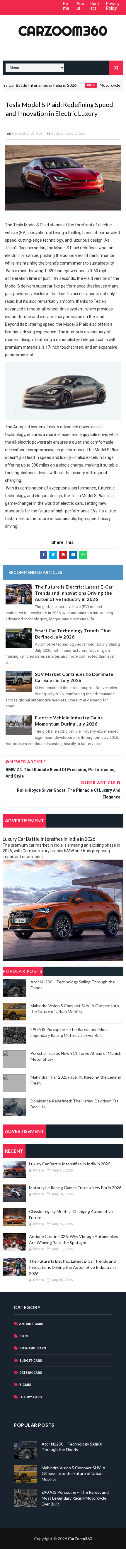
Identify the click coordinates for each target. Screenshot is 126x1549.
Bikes (79, 85)
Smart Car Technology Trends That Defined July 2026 (73, 633)
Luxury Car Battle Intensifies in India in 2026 (49, 839)
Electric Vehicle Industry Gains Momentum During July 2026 (69, 720)
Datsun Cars (30, 1373)
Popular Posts (23, 971)
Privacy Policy (113, 6)
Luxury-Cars (30, 1397)
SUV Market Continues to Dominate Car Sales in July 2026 (74, 677)
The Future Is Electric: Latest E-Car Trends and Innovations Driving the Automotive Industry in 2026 (74, 593)
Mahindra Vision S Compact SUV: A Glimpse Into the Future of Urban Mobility (73, 1473)
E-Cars (79, 133)
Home (66, 6)
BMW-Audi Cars (32, 1348)
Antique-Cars (31, 1324)
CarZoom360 (62, 31)
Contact (94, 6)
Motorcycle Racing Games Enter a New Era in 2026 (75, 1187)
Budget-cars (61, 133)
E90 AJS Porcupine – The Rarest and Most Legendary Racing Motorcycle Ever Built (75, 1498)
